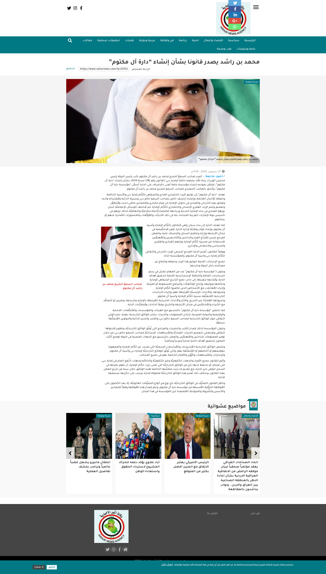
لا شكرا (38, 567)
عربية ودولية (147, 40)
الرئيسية (250, 40)
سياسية (233, 40)
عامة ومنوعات (246, 49)
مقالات (87, 40)
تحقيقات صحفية (108, 40)
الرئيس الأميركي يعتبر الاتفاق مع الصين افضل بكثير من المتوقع (240, 467)
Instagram (75, 8)
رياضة (183, 40)
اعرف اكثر (167, 564)
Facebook (81, 8)
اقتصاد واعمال (213, 40)
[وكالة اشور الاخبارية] (110, 526)
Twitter (69, 8)
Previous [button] (255, 453)
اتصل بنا (212, 513)
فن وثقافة (167, 40)
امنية (195, 40)
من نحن (255, 513)
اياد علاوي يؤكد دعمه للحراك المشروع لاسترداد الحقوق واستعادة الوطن (188, 467)
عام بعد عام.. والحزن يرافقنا (89, 462)
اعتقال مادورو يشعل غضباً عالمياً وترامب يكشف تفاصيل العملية (139, 467)
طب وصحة (224, 49)
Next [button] (70, 453)
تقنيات (129, 40)
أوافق (51, 567)
